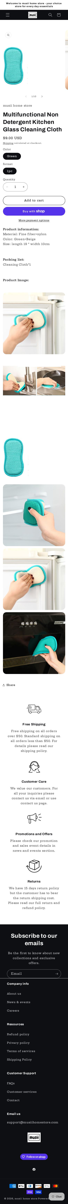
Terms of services (21, 1051)
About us (14, 993)
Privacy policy (18, 1042)
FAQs (11, 1083)
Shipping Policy (19, 1059)
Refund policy (18, 1034)
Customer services (22, 1091)
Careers (13, 1010)
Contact (13, 1100)
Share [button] (10, 685)
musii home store (26, 1198)
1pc (10, 171)
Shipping (8, 143)
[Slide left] (26, 96)
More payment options (34, 220)
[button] (7, 15)
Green (12, 156)
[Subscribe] (56, 973)
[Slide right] (42, 96)
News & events (19, 1002)
